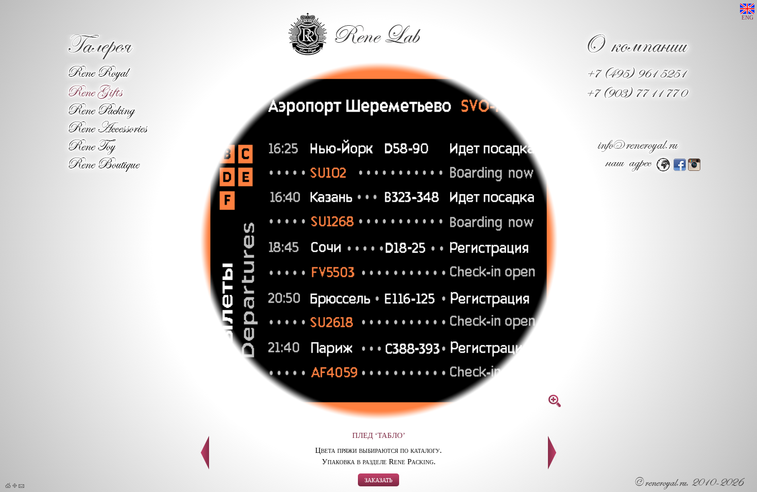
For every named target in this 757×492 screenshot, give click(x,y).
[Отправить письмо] (21, 485)
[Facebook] (680, 168)
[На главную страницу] (8, 485)
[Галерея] (99, 56)
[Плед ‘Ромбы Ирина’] (552, 466)
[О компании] (638, 56)
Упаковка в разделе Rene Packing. (379, 462)
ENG (747, 18)
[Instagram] (694, 168)
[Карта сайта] (14, 485)
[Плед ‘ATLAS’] (205, 466)
